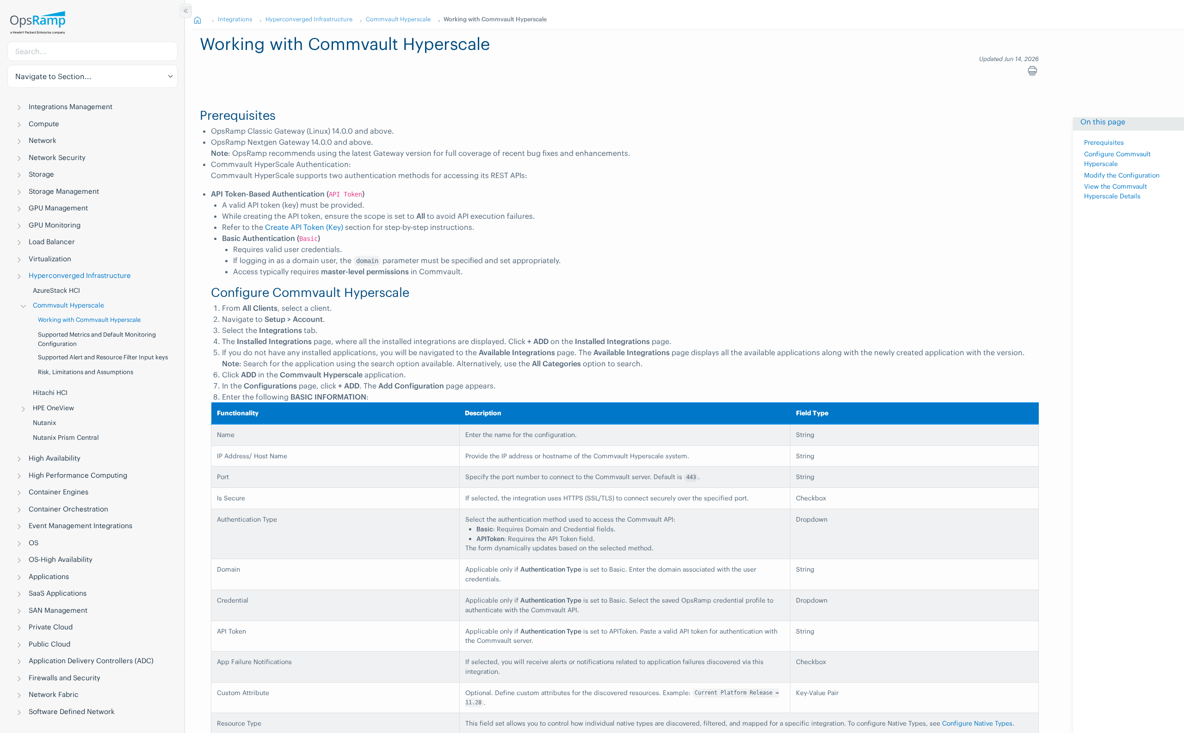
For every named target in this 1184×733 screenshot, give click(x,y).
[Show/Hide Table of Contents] (185, 11)
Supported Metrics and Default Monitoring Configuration (97, 339)
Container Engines (58, 491)
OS (33, 542)
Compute (44, 123)
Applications (49, 576)
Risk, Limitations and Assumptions (85, 372)
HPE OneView (53, 408)
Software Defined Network (72, 711)
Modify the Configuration (1121, 175)
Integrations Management (70, 106)
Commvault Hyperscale (68, 305)
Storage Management (64, 191)
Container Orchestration (68, 509)
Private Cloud (51, 626)
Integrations (235, 19)
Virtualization (50, 258)
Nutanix (44, 423)
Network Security (57, 157)
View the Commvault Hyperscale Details (1115, 192)
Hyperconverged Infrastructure (80, 275)
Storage (41, 174)
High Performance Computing (78, 475)
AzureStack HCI (56, 290)
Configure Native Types (977, 723)
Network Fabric (54, 694)
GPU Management (58, 207)
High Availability (54, 458)
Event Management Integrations (80, 525)
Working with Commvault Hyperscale (89, 320)
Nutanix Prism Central (66, 437)
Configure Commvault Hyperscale (1117, 159)
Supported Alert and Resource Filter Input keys (103, 357)
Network (42, 140)
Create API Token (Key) (304, 227)
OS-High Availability (60, 559)
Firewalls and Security (64, 677)
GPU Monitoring (54, 225)
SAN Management (58, 610)
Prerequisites (1104, 142)
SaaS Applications (57, 593)
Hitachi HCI (50, 392)
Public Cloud (49, 644)
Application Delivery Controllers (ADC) (91, 660)
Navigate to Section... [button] (53, 76)
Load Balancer (52, 241)
